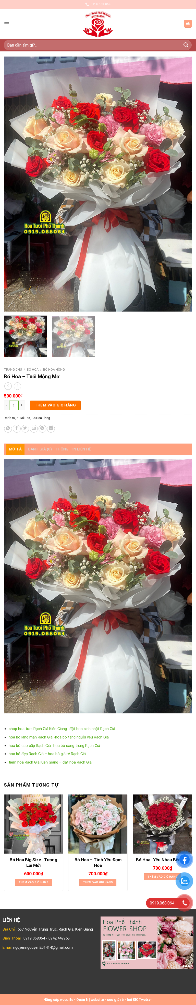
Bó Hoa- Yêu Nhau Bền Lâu (162, 859)
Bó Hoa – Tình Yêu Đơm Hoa (98, 862)
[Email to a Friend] (34, 429)
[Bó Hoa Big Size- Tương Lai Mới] (33, 824)
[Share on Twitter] (25, 429)
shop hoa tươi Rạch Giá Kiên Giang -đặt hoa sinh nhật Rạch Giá (62, 728)
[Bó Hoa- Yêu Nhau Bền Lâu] (162, 824)
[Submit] (186, 45)
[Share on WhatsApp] (8, 429)
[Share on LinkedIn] (51, 429)
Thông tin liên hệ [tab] (73, 449)
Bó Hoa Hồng (54, 369)
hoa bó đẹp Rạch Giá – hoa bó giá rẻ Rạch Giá (47, 754)
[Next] (182, 184)
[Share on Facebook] (17, 429)
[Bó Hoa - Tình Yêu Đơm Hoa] (97, 824)
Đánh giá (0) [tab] (40, 449)
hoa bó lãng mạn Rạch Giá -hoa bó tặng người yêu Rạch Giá (59, 737)
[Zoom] (10, 305)
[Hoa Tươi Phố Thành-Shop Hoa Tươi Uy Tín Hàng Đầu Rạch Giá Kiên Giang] (98, 24)
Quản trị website (90, 1000)
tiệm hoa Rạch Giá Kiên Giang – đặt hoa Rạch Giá (50, 762)
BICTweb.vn (143, 1000)
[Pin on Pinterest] (42, 429)
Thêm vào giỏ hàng (55, 405)
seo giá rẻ (115, 1000)
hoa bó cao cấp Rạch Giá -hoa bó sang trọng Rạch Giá (54, 745)
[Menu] (7, 24)
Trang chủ (13, 369)
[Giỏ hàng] (188, 24)
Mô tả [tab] (15, 449)
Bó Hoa (33, 369)
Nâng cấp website (58, 1000)
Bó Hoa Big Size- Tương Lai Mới (33, 862)
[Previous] (14, 184)
